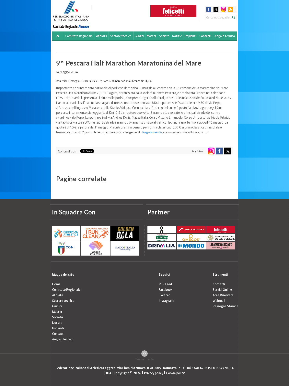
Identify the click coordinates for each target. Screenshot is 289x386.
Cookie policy (175, 373)
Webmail (219, 301)
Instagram (166, 301)
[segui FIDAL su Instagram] (211, 151)
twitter (216, 9)
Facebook (165, 290)
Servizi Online (222, 290)
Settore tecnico (120, 36)
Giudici (139, 36)
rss (230, 9)
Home (56, 284)
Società (164, 36)
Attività (101, 36)
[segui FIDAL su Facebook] (219, 151)
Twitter (164, 295)
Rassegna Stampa (225, 306)
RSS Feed (165, 284)
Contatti (205, 36)
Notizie (177, 36)
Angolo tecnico (224, 36)
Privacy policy (153, 373)
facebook (208, 9)
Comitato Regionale (78, 36)
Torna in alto (144, 359)
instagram (223, 9)
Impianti (190, 36)
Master (151, 36)
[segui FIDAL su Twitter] (227, 151)
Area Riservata (223, 295)
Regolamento (152, 132)
